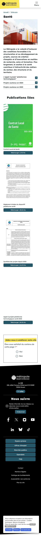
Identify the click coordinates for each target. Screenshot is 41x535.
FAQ (20, 459)
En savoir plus (25, 529)
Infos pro (14, 12)
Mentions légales (20, 472)
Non (21, 356)
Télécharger (15, 153)
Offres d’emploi (21, 445)
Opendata (20, 455)
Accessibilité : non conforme (20, 479)
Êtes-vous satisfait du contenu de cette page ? (19, 345)
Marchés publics (20, 450)
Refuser (16, 529)
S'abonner (21, 412)
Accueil (6, 12)
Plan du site (20, 482)
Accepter (9, 529)
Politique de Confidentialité (20, 475)
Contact (20, 468)
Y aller (21, 391)
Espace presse (20, 441)
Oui (20, 352)
